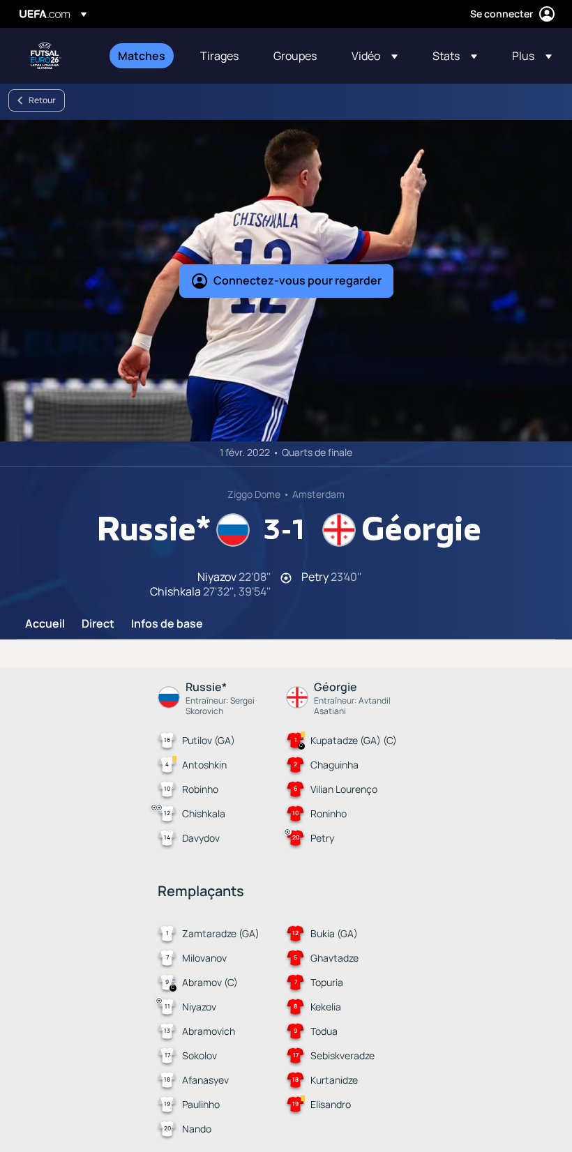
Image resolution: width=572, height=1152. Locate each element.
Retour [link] (42, 100)
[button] (375, 56)
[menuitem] (141, 56)
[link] (141, 56)
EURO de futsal (46, 56)
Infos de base (167, 624)
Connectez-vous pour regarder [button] (297, 280)
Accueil (45, 624)
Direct (98, 624)
